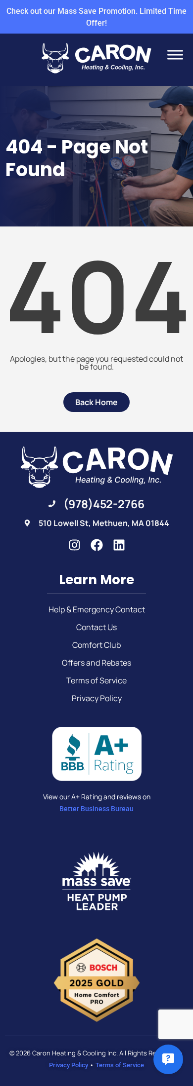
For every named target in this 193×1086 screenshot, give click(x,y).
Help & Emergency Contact (96, 609)
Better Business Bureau (96, 809)
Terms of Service (96, 680)
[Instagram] (74, 545)
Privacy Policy (97, 698)
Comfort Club (96, 644)
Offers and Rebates (96, 662)
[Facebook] (96, 545)
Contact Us (96, 627)
